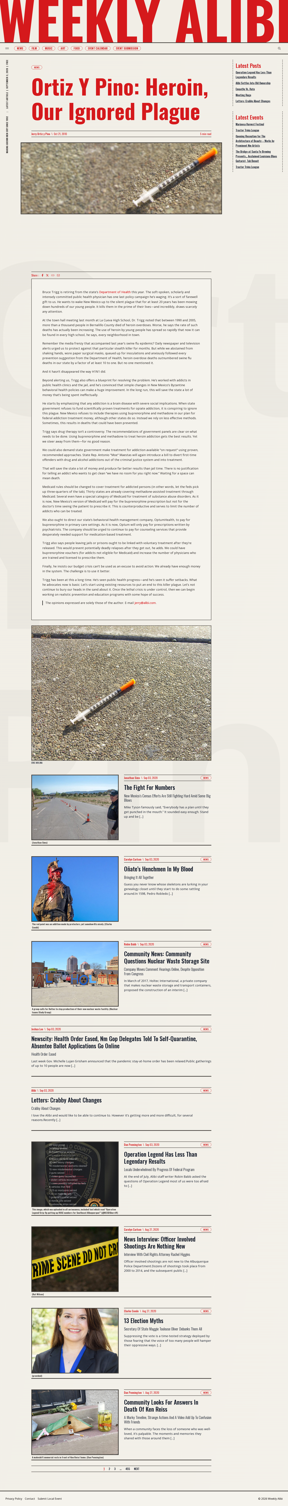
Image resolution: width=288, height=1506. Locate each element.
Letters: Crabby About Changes (253, 101)
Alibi (33, 1090)
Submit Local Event (50, 1498)
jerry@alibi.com (145, 603)
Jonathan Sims (132, 778)
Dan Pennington (133, 1145)
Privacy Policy (13, 1498)
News (20, 48)
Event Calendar (98, 48)
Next (136, 1469)
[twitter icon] (47, 275)
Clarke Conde (131, 1311)
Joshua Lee (37, 1029)
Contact (30, 1498)
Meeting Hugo (243, 95)
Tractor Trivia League (247, 130)
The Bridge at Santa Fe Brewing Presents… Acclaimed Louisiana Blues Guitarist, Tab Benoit (256, 156)
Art (63, 48)
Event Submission (127, 48)
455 (128, 1469)
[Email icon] (58, 275)
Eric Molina (36, 762)
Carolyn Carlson (132, 859)
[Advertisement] (121, 243)
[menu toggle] (7, 48)
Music (48, 48)
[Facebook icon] (42, 275)
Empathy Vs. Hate (245, 89)
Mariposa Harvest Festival (250, 124)
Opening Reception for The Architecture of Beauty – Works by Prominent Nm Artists (255, 141)
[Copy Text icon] (52, 275)
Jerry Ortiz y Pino (40, 134)
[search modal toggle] (279, 48)
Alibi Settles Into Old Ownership (253, 83)
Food (77, 48)
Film (34, 48)
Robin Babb (130, 944)
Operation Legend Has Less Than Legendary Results (254, 74)
